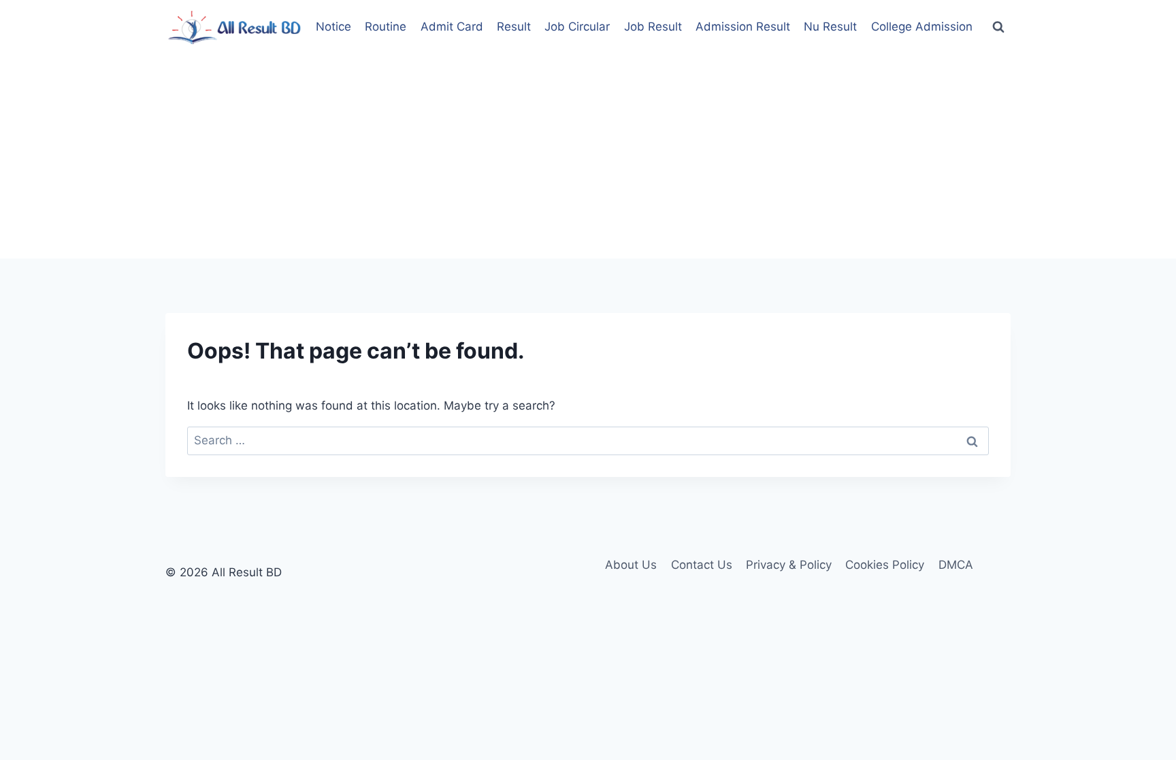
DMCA (955, 565)
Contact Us (701, 565)
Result (514, 26)
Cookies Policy (884, 565)
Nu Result (830, 26)
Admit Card (452, 26)
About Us (631, 565)
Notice (333, 26)
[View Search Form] (998, 27)
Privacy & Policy (789, 565)
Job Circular (577, 26)
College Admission (922, 26)
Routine (385, 26)
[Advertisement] (588, 156)
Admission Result (743, 26)
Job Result (653, 26)
